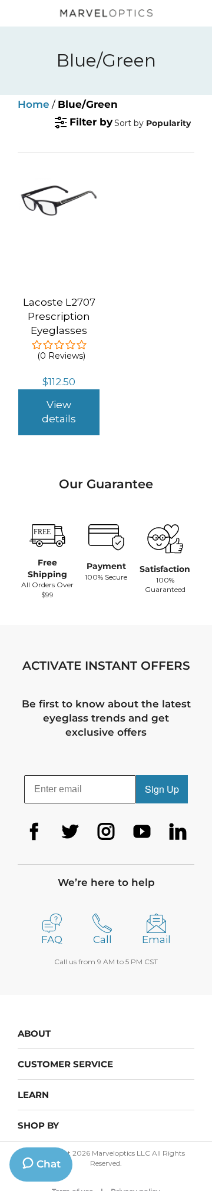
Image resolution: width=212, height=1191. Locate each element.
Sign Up (162, 789)
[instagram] (106, 831)
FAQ (51, 939)
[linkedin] (177, 831)
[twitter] (70, 831)
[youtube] (142, 831)
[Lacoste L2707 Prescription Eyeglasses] (59, 184)
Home (33, 104)
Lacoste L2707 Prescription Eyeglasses (59, 316)
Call (102, 939)
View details (59, 412)
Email (156, 939)
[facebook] (34, 831)
